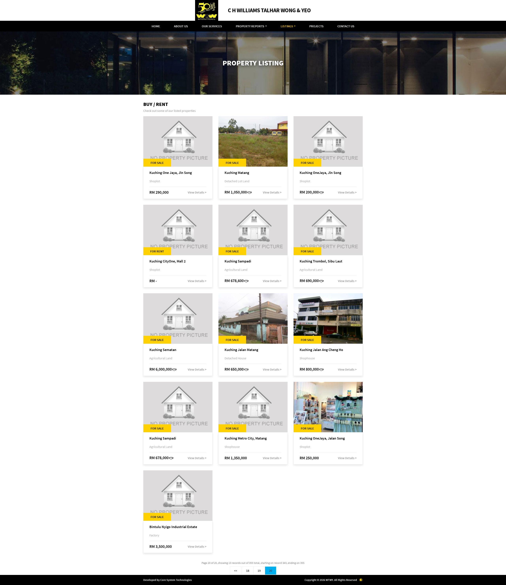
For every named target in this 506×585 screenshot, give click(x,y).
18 (247, 571)
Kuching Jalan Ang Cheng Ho (321, 350)
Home (156, 26)
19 (259, 571)
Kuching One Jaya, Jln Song (170, 173)
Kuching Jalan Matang (241, 350)
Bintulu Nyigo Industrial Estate (173, 527)
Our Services (212, 26)
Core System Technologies (176, 580)
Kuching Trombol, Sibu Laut (321, 261)
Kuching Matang (237, 173)
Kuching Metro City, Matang (246, 438)
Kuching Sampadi (238, 261)
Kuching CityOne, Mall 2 (167, 261)
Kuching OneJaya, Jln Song (320, 173)
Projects (316, 26)
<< (235, 571)
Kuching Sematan (162, 350)
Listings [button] (287, 26)
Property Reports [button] (250, 26)
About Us (181, 26)
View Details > (197, 192)
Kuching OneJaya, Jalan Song (322, 438)
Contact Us (345, 26)
